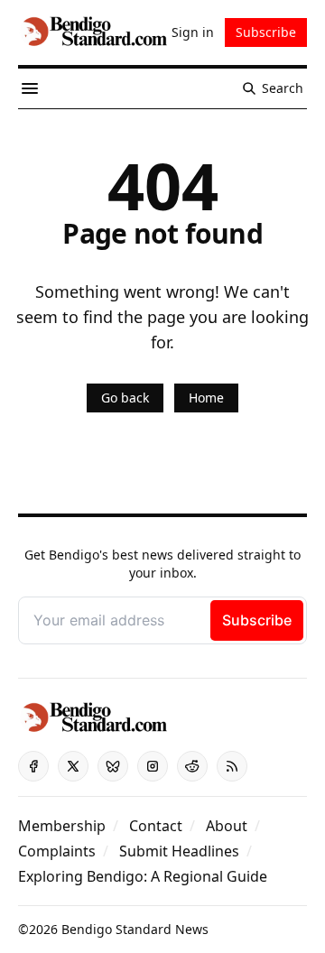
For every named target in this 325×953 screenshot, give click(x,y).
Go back (125, 397)
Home (206, 397)
